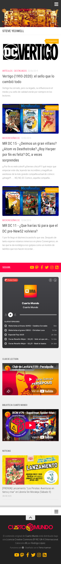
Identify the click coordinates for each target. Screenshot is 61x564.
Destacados (20, 71)
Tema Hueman (45, 547)
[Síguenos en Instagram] (52, 267)
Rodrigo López (38, 543)
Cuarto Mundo (31, 536)
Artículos (7, 71)
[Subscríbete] (57, 267)
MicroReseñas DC (11, 138)
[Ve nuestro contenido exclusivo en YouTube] (32, 267)
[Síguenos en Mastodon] (37, 267)
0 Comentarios (52, 41)
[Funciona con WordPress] (23, 548)
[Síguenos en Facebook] (42, 267)
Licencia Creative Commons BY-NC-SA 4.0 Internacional (32, 539)
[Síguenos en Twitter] (47, 267)
